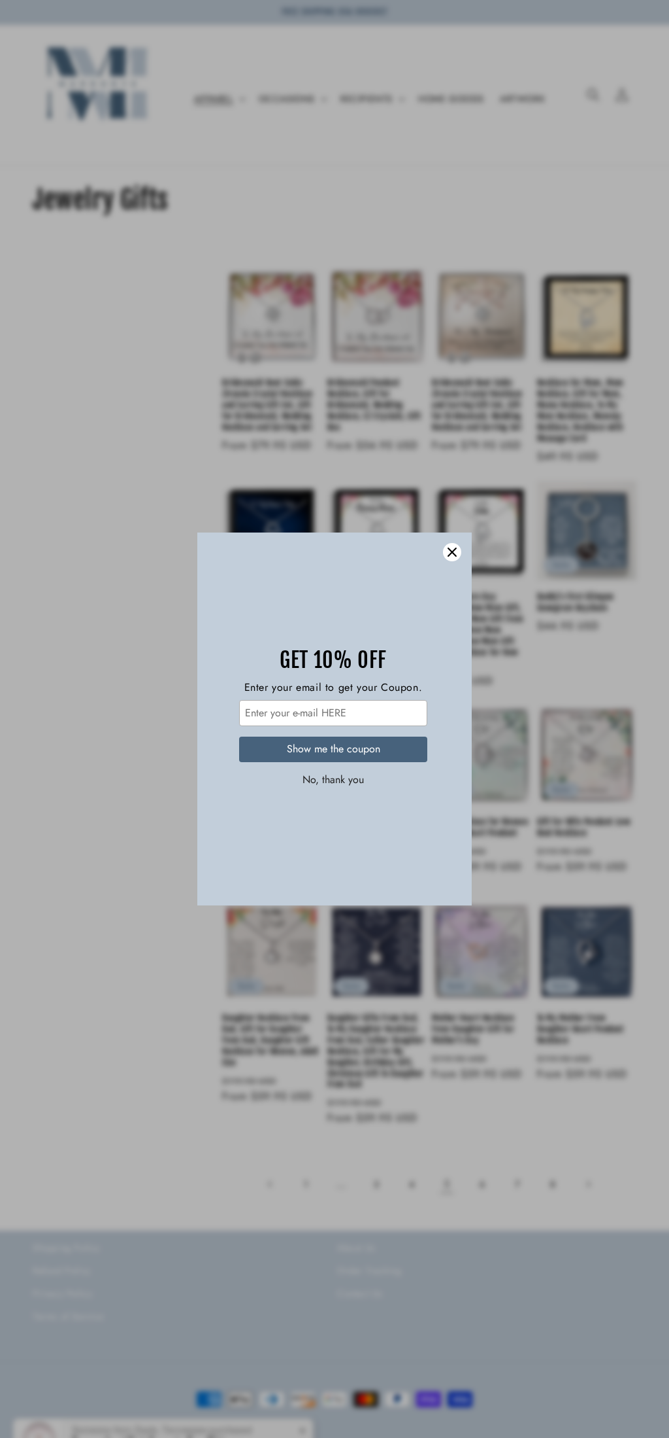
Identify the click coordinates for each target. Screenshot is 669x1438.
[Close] (452, 552)
